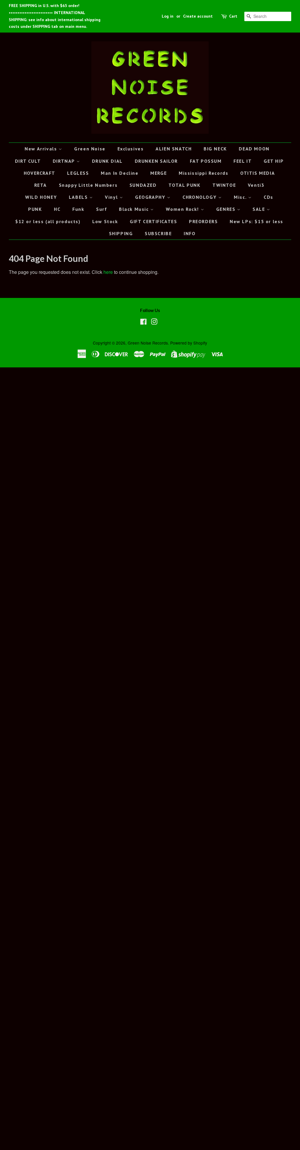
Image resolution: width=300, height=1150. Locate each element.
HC (57, 209)
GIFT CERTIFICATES (153, 221)
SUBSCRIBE (158, 233)
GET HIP (274, 161)
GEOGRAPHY (151, 197)
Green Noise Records (148, 343)
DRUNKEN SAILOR (156, 161)
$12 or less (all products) (48, 221)
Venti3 (256, 185)
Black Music (134, 209)
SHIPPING (121, 233)
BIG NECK (215, 149)
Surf (101, 209)
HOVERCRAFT (39, 173)
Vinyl (112, 197)
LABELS (79, 197)
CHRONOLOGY (200, 197)
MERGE (158, 173)
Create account (198, 16)
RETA (40, 185)
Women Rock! (183, 209)
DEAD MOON (254, 149)
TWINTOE (224, 185)
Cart (233, 16)
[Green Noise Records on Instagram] (154, 322)
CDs (268, 197)
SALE (260, 209)
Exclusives (130, 149)
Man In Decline (119, 173)
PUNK (35, 209)
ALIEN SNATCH (174, 149)
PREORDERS (203, 221)
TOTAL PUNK (184, 185)
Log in (167, 16)
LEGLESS (78, 173)
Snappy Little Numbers (88, 185)
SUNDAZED (143, 185)
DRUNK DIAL (107, 161)
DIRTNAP (64, 161)
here (108, 272)
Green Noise (89, 149)
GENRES (226, 209)
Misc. (241, 197)
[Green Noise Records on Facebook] (143, 322)
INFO (189, 233)
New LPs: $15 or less (256, 221)
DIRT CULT (28, 161)
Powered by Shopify (188, 343)
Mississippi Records (203, 173)
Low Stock (105, 221)
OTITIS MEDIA (257, 173)
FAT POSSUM (206, 161)
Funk (78, 209)
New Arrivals (42, 149)
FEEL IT (242, 161)
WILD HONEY (41, 197)
